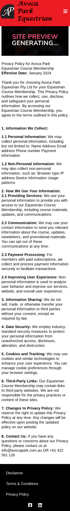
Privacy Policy (17, 494)
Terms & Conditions (22, 484)
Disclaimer (14, 473)
